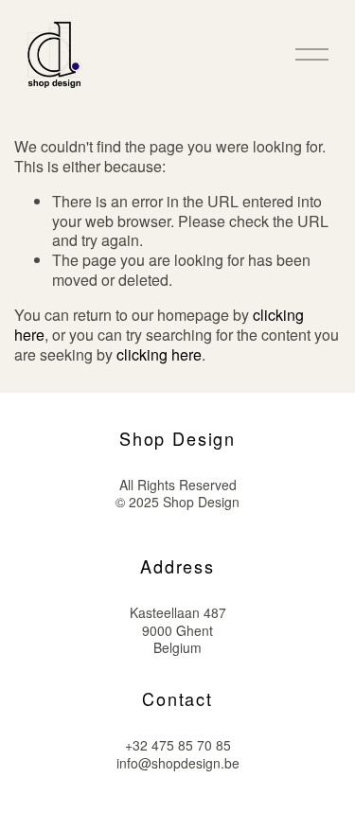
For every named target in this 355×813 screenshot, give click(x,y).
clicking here (159, 354)
